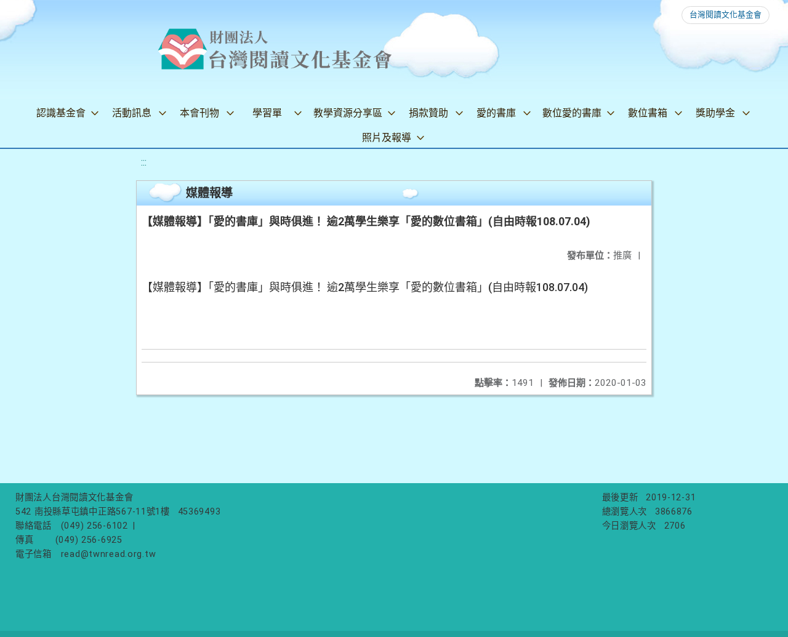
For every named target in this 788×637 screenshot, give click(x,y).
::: (144, 162)
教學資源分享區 (347, 113)
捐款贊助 (428, 113)
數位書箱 (647, 113)
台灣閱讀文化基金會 (726, 14)
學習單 (267, 113)
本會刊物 (199, 113)
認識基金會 (61, 113)
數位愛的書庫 (571, 113)
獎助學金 (715, 113)
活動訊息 (131, 113)
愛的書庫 (496, 113)
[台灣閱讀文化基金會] (275, 49)
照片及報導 (386, 137)
